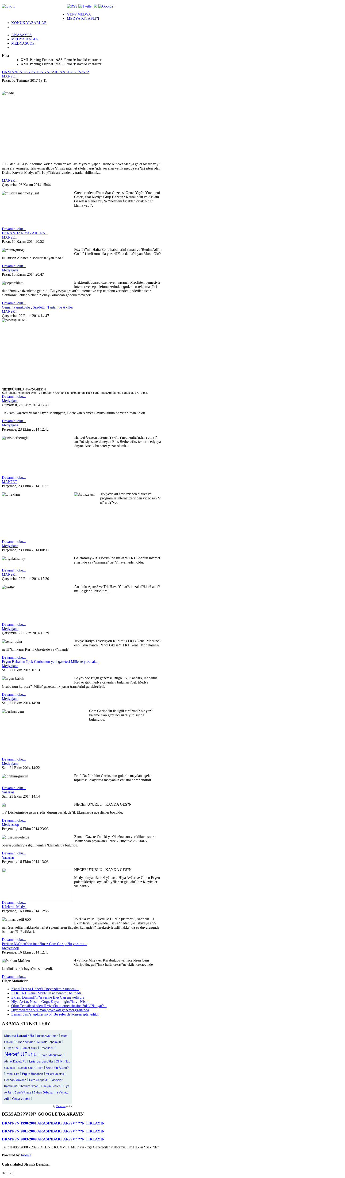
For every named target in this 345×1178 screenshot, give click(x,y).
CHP (59, 1061)
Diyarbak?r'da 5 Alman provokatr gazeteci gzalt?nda (50, 1010)
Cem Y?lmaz (23, 1092)
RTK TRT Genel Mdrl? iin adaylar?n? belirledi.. (47, 993)
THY (40, 1068)
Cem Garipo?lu (39, 1080)
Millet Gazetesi (55, 1074)
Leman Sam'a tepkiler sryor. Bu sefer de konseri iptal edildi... (56, 1014)
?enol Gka (12, 1074)
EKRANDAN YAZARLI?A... (25, 233)
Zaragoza (60, 1106)
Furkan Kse (11, 1048)
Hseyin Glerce (51, 1086)
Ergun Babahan (32, 1074)
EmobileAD (47, 1048)
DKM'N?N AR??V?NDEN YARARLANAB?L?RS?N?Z (45, 72)
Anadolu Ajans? (57, 1068)
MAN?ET (9, 76)
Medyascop (10, 825)
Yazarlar (8, 792)
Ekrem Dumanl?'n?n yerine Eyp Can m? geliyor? (47, 997)
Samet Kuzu (29, 1048)
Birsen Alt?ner (24, 1042)
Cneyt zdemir (21, 1099)
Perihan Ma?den (15, 1080)
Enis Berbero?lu (41, 1061)
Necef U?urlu (20, 1054)
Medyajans (10, 270)
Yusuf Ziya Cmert (47, 1036)
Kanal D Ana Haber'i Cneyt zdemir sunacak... (45, 989)
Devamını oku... (14, 229)
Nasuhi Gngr (26, 1068)
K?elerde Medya (14, 907)
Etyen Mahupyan (50, 1055)
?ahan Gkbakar (44, 1092)
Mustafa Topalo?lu (49, 1042)
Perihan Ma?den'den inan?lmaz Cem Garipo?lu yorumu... (44, 944)
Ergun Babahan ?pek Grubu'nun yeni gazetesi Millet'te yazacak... (50, 662)
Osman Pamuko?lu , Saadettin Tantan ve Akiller (37, 307)
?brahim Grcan (28, 1086)
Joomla (26, 1155)
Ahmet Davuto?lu (15, 1061)
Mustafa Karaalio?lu (19, 1036)
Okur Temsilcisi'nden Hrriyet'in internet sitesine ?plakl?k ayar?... (59, 1006)
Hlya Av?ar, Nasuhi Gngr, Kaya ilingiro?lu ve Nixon (50, 1002)
